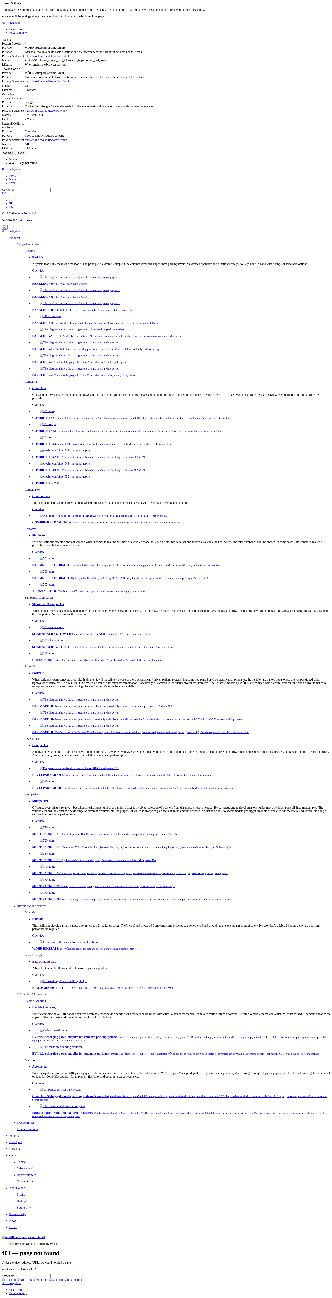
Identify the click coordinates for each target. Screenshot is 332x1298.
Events (13, 182)
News (12, 179)
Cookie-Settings (73, 1279)
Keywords (8, 189)
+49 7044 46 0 (27, 213)
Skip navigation (11, 22)
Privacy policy (18, 32)
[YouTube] (24, 1279)
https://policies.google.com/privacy (46, 110)
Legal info (15, 29)
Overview (38, 270)
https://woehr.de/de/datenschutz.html (47, 56)
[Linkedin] (56, 1279)
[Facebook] (9, 1279)
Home (13, 159)
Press (12, 176)
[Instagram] (40, 1279)
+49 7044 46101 (28, 220)
